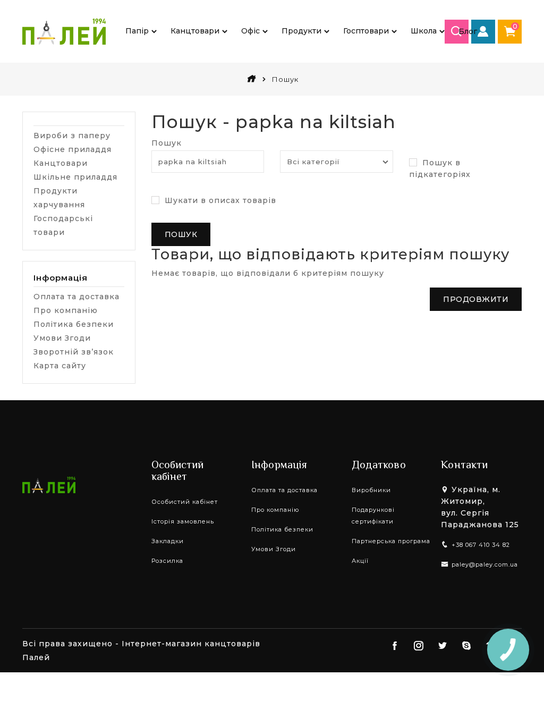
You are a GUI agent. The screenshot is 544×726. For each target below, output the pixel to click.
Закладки (167, 541)
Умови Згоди (62, 338)
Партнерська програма (391, 541)
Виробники (371, 490)
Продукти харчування (59, 197)
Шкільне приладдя (75, 177)
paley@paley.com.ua (485, 564)
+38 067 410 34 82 (481, 544)
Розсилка (167, 560)
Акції (360, 560)
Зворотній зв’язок (73, 352)
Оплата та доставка (76, 296)
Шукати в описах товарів (219, 200)
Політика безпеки (73, 324)
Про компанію (65, 310)
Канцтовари (60, 163)
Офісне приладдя (72, 149)
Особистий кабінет (184, 501)
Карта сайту (59, 365)
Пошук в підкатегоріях (440, 168)
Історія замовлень (182, 521)
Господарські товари (63, 225)
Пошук (166, 143)
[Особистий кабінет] (483, 32)
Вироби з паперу (71, 135)
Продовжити (475, 299)
